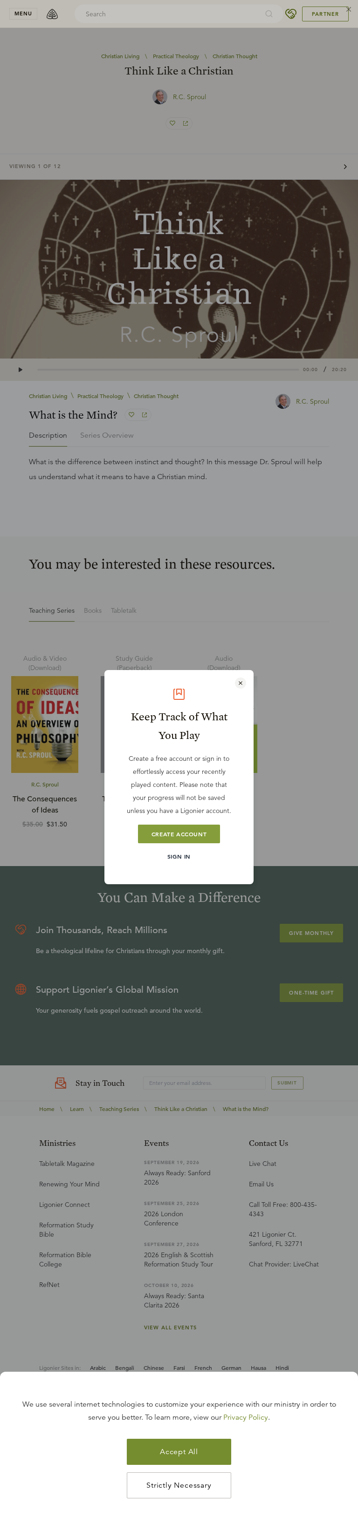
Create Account (179, 834)
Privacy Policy (245, 1417)
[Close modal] (240, 683)
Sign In (179, 856)
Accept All (179, 1451)
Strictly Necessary (178, 1485)
